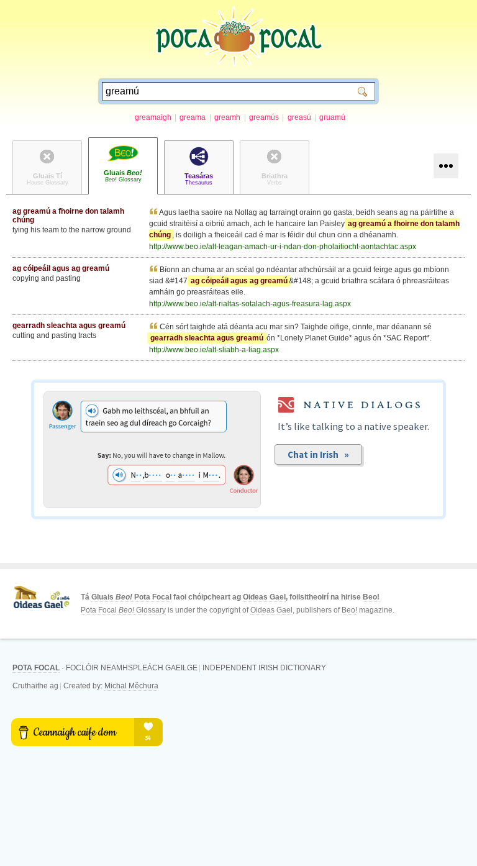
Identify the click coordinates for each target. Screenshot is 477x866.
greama (192, 117)
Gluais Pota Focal (131, 597)
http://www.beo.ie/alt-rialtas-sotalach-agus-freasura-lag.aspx (250, 303)
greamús (264, 117)
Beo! (371, 597)
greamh (227, 117)
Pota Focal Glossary (123, 610)
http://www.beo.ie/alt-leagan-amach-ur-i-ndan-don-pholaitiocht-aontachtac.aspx (282, 246)
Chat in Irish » (318, 454)
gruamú (332, 117)
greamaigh (153, 117)
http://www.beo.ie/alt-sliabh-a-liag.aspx (214, 349)
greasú (299, 117)
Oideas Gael (264, 597)
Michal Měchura (131, 685)
